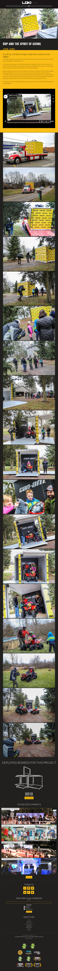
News (29, 920)
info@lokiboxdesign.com (29, 935)
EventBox (27, 906)
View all (29, 877)
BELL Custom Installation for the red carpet (13, 842)
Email (29, 899)
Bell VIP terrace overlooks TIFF (10, 809)
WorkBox (27, 907)
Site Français (29, 938)
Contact (29, 930)
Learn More (29, 798)
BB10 (29, 794)
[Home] (29, 2)
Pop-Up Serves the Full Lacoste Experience (13, 825)
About (29, 928)
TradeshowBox (29, 909)
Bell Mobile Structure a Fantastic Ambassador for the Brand (17, 859)
